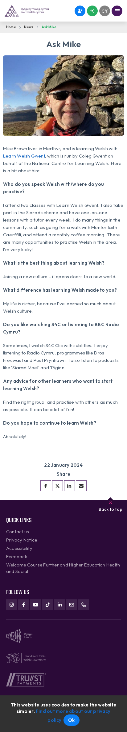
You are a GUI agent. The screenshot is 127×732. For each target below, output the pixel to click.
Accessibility (19, 548)
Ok (71, 720)
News (28, 27)
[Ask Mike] (81, 485)
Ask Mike (49, 27)
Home (11, 27)
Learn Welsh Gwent (24, 156)
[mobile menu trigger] (117, 11)
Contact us (17, 531)
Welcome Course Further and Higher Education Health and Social (63, 568)
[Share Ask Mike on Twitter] (57, 485)
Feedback (16, 556)
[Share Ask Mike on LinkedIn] (69, 485)
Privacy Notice (21, 540)
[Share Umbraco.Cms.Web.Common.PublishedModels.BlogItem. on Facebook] (45, 485)
